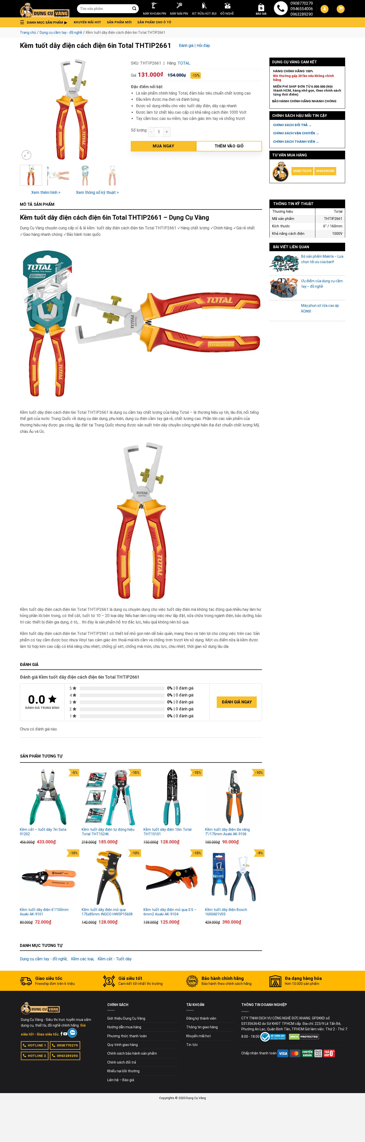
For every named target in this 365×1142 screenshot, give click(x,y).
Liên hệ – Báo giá (120, 1080)
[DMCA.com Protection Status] (304, 1036)
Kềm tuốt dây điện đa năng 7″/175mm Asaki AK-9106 (227, 832)
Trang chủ (28, 33)
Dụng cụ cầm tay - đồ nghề (61, 33)
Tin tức (192, 1045)
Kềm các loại (82, 959)
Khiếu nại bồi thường (123, 1071)
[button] (45, 22)
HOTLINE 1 (37, 1045)
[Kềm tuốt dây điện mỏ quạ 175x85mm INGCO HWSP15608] (110, 877)
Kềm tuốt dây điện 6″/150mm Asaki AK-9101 (44, 912)
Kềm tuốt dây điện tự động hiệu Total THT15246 (108, 832)
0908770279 (302, 3)
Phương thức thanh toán (127, 1036)
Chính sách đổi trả (121, 1062)
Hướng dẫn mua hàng (124, 1027)
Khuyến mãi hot (87, 22)
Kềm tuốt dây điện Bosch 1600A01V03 (226, 912)
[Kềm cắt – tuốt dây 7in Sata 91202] (48, 797)
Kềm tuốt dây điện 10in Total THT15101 (167, 832)
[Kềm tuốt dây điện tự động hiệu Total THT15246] (110, 797)
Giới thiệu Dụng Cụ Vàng (126, 1018)
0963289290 (302, 14)
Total (184, 63)
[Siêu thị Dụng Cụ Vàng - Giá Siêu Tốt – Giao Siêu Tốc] (45, 8)
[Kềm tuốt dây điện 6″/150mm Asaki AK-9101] (48, 877)
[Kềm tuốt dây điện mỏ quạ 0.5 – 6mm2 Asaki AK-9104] (172, 877)
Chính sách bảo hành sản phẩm (132, 1053)
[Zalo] (72, 1033)
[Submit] (134, 8)
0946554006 (302, 8)
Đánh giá (186, 45)
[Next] (114, 109)
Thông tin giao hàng (202, 1027)
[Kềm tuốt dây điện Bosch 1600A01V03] (233, 877)
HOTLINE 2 (37, 1056)
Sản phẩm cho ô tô (154, 22)
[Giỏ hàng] (341, 9)
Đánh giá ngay (237, 702)
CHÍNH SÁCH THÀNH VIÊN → (296, 141)
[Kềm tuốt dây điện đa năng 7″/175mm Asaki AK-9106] (233, 797)
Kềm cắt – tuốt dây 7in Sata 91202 (43, 832)
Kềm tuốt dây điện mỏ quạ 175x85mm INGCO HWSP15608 (107, 912)
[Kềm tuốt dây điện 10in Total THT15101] (172, 797)
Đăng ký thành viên (201, 1018)
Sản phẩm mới (119, 22)
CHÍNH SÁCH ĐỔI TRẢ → (292, 125)
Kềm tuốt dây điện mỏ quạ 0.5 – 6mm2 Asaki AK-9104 (170, 912)
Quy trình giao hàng (122, 1045)
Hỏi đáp (203, 45)
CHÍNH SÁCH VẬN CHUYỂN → (296, 133)
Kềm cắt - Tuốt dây (115, 959)
